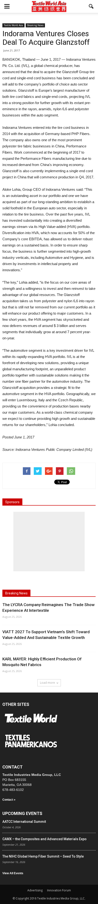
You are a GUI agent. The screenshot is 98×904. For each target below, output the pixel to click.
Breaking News (35, 25)
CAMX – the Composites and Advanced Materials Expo (44, 839)
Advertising (35, 890)
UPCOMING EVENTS (22, 813)
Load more (47, 683)
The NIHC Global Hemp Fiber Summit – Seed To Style (43, 856)
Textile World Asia (13, 25)
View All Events (12, 873)
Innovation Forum (59, 890)
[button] (91, 6)
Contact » (8, 799)
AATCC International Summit (24, 822)
